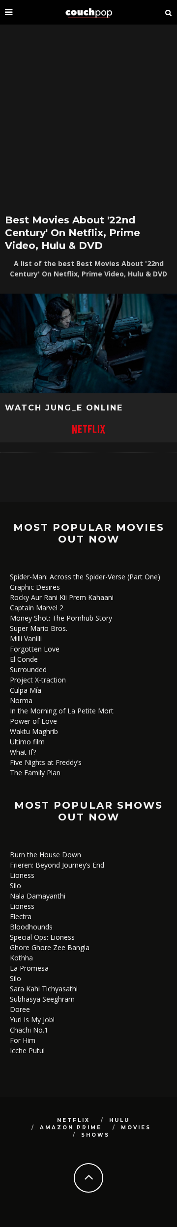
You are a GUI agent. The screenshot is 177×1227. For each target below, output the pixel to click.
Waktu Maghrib (34, 731)
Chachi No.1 (29, 1030)
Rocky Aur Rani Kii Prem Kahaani (62, 597)
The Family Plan (35, 772)
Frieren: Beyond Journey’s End (57, 865)
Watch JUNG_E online (64, 407)
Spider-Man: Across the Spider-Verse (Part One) (85, 576)
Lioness (22, 875)
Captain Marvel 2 (36, 607)
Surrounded (28, 669)
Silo (15, 885)
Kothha (21, 957)
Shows (95, 1135)
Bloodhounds (31, 926)
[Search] (168, 12)
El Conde (24, 659)
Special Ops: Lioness (42, 937)
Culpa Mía (25, 690)
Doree (20, 1009)
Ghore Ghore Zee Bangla (49, 947)
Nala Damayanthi (37, 895)
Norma (21, 700)
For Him (22, 1040)
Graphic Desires (35, 587)
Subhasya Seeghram (42, 999)
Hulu (119, 1120)
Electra (20, 916)
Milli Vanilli (26, 638)
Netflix (73, 1120)
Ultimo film (27, 741)
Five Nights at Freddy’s (46, 762)
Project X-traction (38, 679)
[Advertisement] (88, 117)
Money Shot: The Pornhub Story (61, 618)
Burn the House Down (45, 854)
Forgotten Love (34, 649)
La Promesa (29, 968)
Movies (136, 1127)
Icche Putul (27, 1050)
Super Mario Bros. (38, 628)
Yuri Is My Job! (32, 1019)
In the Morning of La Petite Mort (62, 710)
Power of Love (33, 721)
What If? (23, 752)
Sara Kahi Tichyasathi (44, 988)
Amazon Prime (71, 1127)
